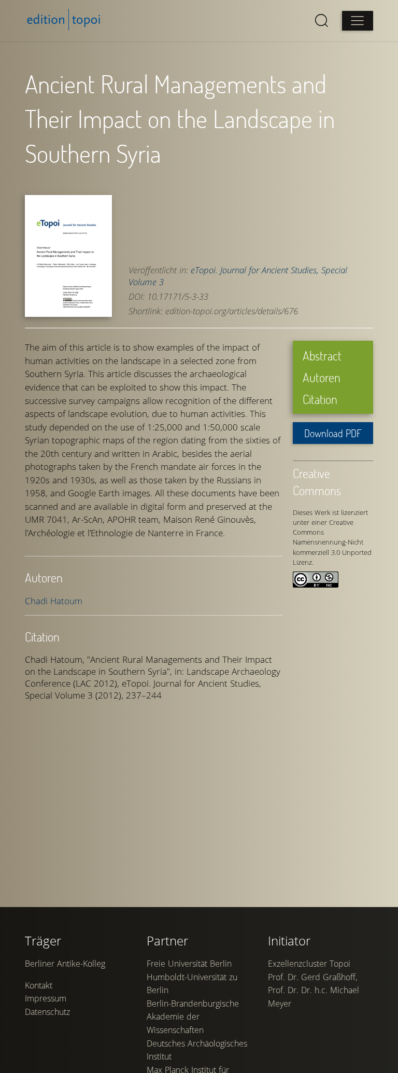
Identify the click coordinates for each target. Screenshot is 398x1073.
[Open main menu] (357, 21)
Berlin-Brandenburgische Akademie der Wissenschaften (193, 1017)
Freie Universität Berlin (189, 963)
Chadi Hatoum (53, 601)
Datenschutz (47, 1012)
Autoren (321, 377)
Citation (320, 399)
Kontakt (38, 985)
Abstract (322, 355)
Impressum (45, 998)
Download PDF (333, 433)
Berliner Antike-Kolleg (65, 963)
